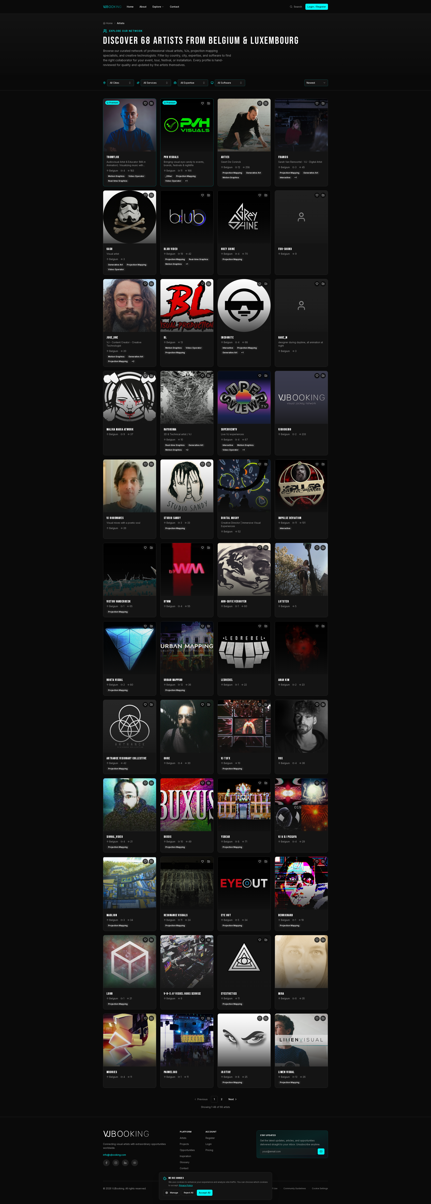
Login (209, 1144)
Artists (183, 1138)
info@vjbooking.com (114, 1154)
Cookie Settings (320, 1188)
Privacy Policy (186, 1185)
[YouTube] (134, 1162)
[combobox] (120, 82)
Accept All (204, 1192)
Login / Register (316, 6)
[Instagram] (115, 1162)
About (143, 6)
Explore (157, 6)
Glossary (184, 1162)
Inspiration (185, 1156)
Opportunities (187, 1150)
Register (210, 1138)
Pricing (209, 1150)
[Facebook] (106, 1162)
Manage (174, 1192)
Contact (174, 6)
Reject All (188, 1192)
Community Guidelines (295, 1188)
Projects (184, 1144)
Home (130, 6)
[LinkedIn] (125, 1162)
